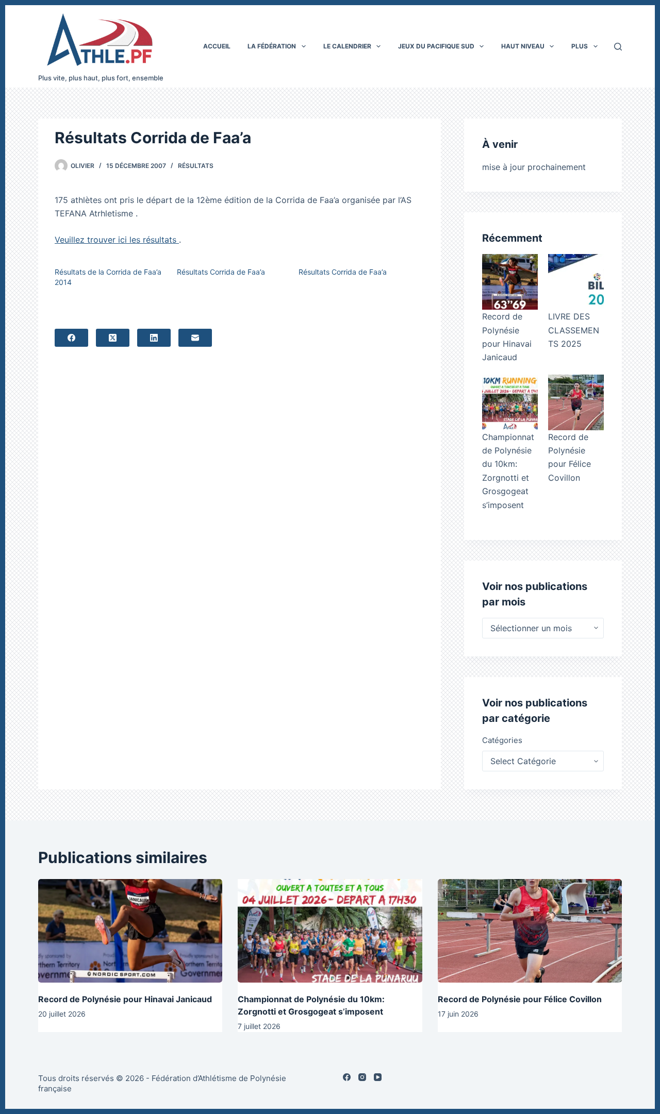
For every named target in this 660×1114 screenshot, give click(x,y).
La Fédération (272, 46)
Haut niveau (522, 46)
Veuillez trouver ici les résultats (117, 239)
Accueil (216, 46)
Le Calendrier (347, 46)
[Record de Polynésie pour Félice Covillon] (576, 402)
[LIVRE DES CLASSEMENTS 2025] (576, 282)
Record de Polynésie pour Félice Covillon (520, 999)
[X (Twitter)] (112, 338)
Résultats (195, 166)
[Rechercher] (618, 46)
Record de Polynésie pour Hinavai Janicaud (125, 999)
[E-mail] (195, 338)
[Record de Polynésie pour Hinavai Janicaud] (510, 282)
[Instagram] (362, 1077)
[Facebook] (71, 338)
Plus (579, 46)
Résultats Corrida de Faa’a (221, 271)
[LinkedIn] (154, 338)
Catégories (502, 740)
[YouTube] (378, 1077)
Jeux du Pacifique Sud (436, 46)
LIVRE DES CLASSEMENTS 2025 (573, 330)
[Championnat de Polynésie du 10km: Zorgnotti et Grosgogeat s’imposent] (510, 402)
